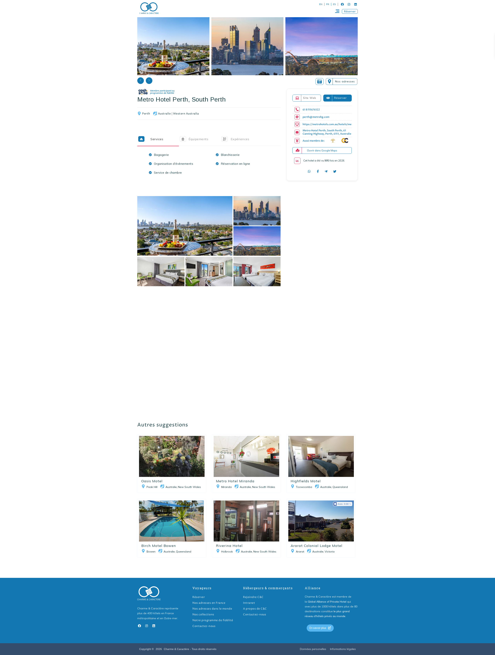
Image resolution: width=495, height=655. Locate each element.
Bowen (151, 551)
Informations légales (343, 649)
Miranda (226, 487)
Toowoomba (304, 487)
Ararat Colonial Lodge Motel (316, 545)
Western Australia (186, 113)
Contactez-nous (203, 626)
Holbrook (227, 551)
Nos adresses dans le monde (212, 609)
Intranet (249, 603)
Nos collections (203, 614)
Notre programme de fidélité (212, 620)
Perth (146, 113)
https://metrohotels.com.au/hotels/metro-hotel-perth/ (337, 124)
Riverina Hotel (229, 545)
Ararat (300, 551)
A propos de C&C (255, 609)
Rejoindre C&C (253, 597)
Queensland (340, 487)
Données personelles (313, 649)
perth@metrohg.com (316, 117)
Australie (164, 113)
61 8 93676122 (311, 109)
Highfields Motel (306, 481)
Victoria (330, 551)
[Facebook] (342, 4)
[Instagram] (348, 4)
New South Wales (189, 487)
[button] (350, 11)
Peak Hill (152, 487)
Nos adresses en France (208, 603)
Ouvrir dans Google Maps (322, 150)
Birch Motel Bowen (158, 545)
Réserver (198, 597)
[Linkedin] (355, 4)
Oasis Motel (152, 481)
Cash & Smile (159, 92)
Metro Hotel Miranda (235, 481)
